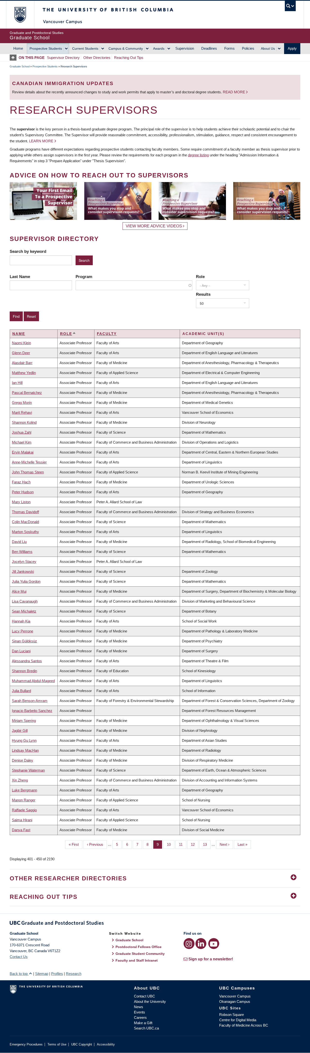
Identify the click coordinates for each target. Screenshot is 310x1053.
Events (139, 1012)
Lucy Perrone (22, 631)
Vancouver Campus (235, 996)
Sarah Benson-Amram (29, 701)
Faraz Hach (21, 482)
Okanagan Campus (234, 1001)
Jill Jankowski (23, 571)
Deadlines (209, 48)
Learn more (41, 141)
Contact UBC (144, 996)
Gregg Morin (22, 402)
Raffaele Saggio (24, 810)
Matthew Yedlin (24, 373)
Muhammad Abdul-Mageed (33, 681)
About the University (150, 1001)
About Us (268, 48)
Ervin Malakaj (22, 452)
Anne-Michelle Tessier (29, 462)
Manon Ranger (23, 800)
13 (206, 844)
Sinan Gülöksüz (24, 641)
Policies (248, 48)
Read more (234, 92)
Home (18, 48)
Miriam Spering (24, 720)
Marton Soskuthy (25, 532)
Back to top (19, 974)
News (138, 1007)
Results (203, 294)
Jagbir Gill (20, 730)
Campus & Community (125, 48)
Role (200, 276)
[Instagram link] (189, 943)
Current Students (85, 48)
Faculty (107, 334)
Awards (158, 48)
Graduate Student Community (140, 954)
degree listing (198, 155)
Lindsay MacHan (25, 750)
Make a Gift (143, 1023)
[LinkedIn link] (200, 943)
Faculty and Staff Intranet (137, 960)
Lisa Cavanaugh (25, 601)
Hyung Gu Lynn (24, 740)
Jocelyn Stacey (24, 561)
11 (182, 844)
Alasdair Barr (22, 363)
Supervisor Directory (63, 58)
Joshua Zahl (21, 432)
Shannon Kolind (24, 422)
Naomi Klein (21, 343)
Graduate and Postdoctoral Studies (155, 924)
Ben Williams (22, 552)
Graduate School (20, 66)
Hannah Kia (21, 621)
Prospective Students (46, 48)
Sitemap (41, 974)
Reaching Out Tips (128, 58)
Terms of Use (56, 1044)
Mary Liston (21, 502)
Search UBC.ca (146, 1028)
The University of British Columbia (20, 15)
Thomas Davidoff (25, 512)
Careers (140, 1017)
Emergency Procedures (26, 1044)
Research (73, 974)
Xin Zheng (20, 780)
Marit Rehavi (22, 412)
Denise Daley (22, 760)
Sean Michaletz (24, 611)
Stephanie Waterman (28, 770)
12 (194, 844)
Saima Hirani (22, 820)
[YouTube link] (213, 943)
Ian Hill (17, 383)
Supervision (184, 48)
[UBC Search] (290, 6)
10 (170, 844)
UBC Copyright (81, 1044)
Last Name (20, 276)
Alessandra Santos (27, 661)
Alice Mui (19, 591)
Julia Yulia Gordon (26, 581)
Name (18, 334)
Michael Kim (21, 442)
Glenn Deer (21, 353)
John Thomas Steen (28, 472)
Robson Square (231, 1015)
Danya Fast (21, 830)
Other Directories (96, 58)
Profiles (57, 974)
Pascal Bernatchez (27, 393)
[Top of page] (14, 58)
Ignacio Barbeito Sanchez (32, 711)
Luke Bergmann (24, 790)
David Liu (19, 542)
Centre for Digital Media (237, 1020)
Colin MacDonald (25, 522)
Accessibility (106, 1044)
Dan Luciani (21, 651)
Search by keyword (28, 251)
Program (84, 276)
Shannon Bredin (24, 671)
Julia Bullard (21, 691)
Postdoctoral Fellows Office (139, 947)
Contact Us (19, 957)
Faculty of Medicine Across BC (243, 1025)
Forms (229, 48)
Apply (292, 48)
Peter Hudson (23, 492)
